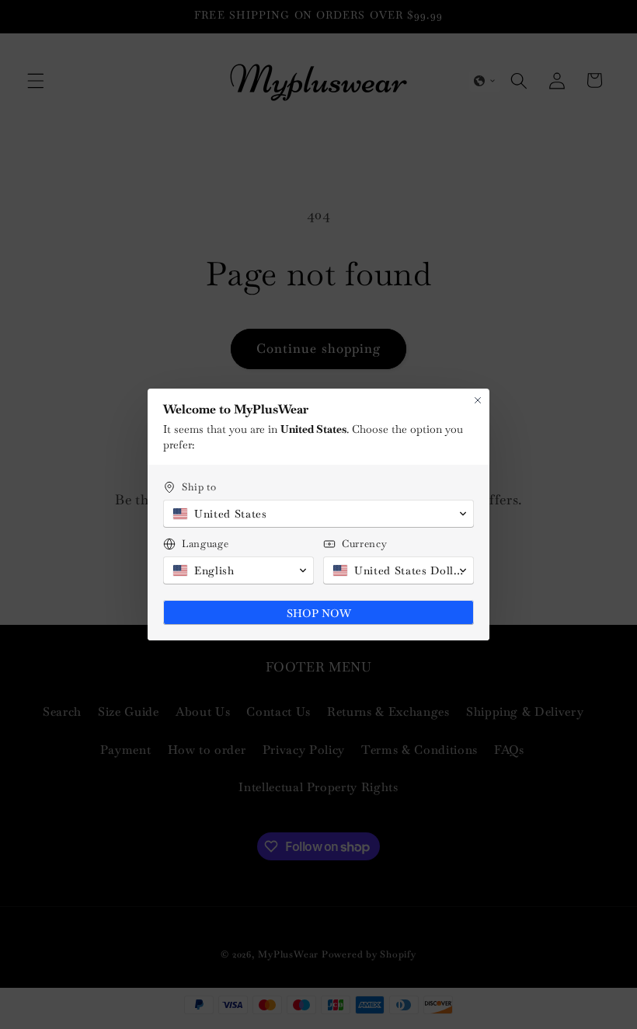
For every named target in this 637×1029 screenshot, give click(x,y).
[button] (318, 514)
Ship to (199, 487)
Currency (364, 543)
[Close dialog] (477, 400)
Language (205, 543)
